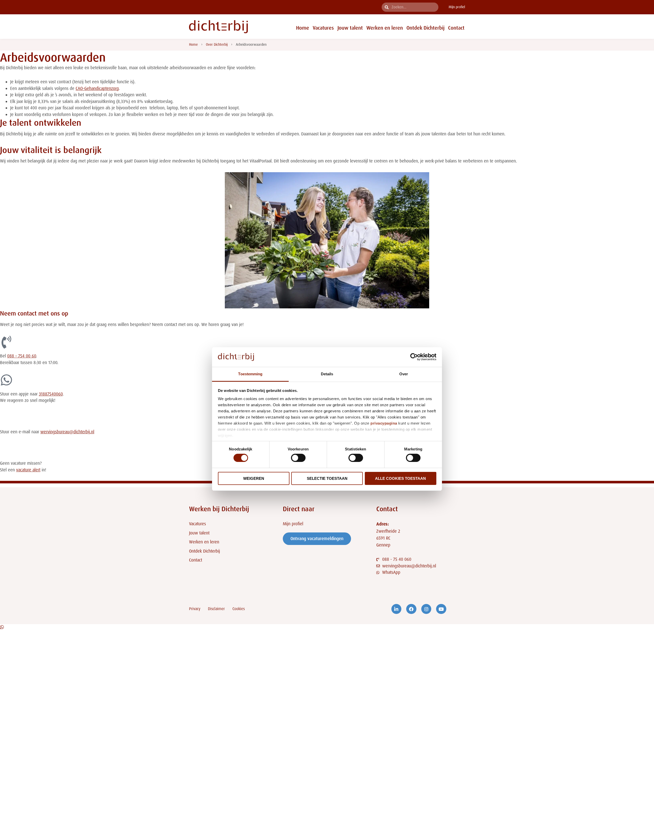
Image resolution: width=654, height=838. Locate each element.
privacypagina (383, 423)
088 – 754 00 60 (21, 356)
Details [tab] (327, 374)
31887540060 (51, 394)
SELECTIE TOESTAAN (327, 478)
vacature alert (28, 470)
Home (302, 28)
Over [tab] (403, 374)
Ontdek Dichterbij (425, 28)
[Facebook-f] (411, 609)
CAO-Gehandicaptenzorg (97, 88)
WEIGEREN (253, 478)
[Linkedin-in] (396, 609)
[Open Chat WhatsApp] (2, 627)
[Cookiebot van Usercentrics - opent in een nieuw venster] (414, 357)
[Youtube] (441, 609)
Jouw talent (350, 28)
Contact (456, 28)
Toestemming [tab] (250, 374)
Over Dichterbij (217, 44)
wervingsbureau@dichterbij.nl (67, 432)
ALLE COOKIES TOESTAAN (400, 478)
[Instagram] (426, 609)
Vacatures (323, 28)
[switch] (298, 458)
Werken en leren (384, 28)
